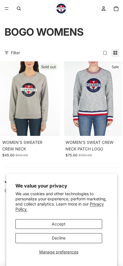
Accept (59, 223)
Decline (59, 237)
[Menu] (6, 8)
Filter (15, 52)
